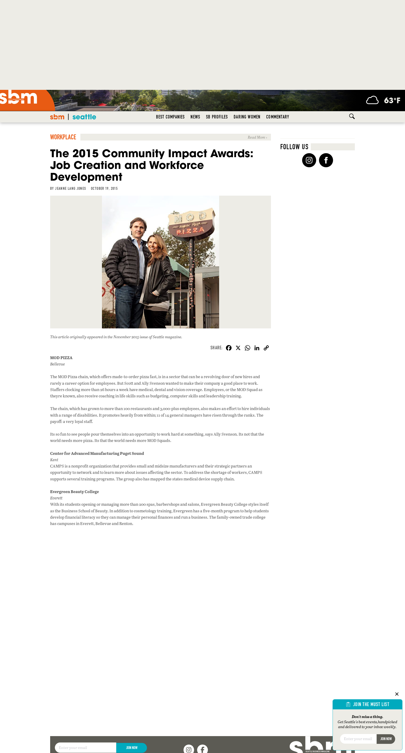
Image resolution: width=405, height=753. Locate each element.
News (195, 117)
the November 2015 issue (128, 336)
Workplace (63, 137)
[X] (238, 348)
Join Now (131, 747)
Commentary (277, 117)
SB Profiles (217, 117)
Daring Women (247, 117)
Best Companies (170, 117)
